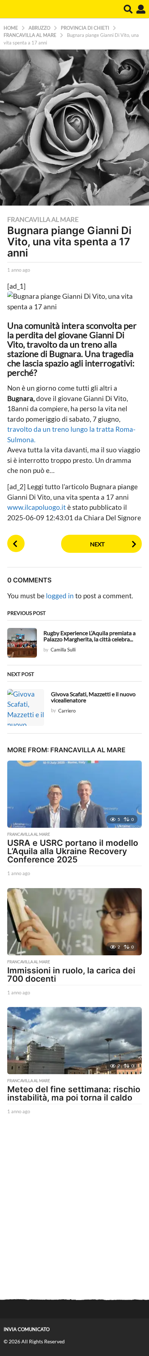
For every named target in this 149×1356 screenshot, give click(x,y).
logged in (60, 595)
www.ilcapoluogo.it (37, 507)
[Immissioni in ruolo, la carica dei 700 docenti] (74, 921)
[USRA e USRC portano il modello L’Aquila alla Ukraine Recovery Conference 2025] (74, 794)
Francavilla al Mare (42, 219)
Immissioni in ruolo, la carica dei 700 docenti (71, 974)
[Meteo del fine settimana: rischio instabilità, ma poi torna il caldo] (74, 1040)
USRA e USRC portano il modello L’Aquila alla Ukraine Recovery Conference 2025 (72, 851)
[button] (128, 9)
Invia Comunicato (27, 1329)
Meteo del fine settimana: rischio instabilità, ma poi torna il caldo (73, 1093)
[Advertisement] (74, 1207)
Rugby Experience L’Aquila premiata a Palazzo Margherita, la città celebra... (89, 635)
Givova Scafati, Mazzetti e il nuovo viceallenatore (93, 696)
